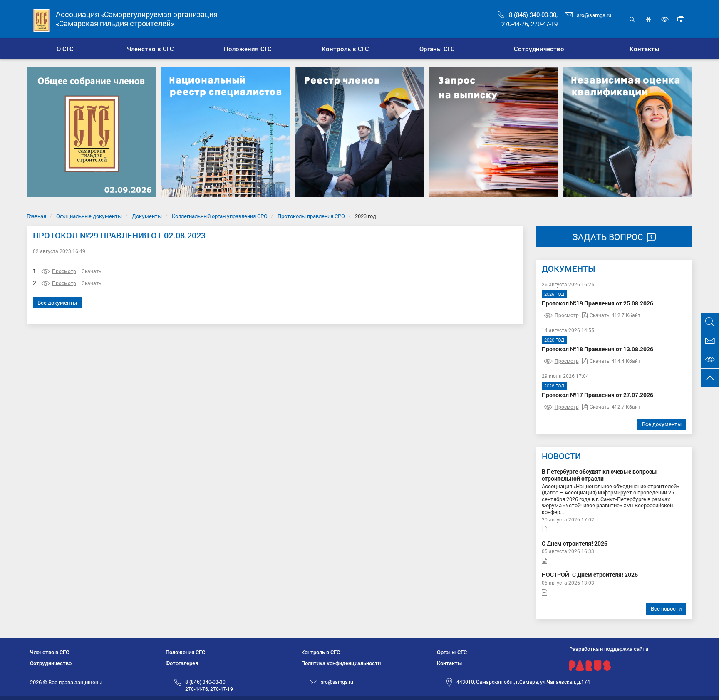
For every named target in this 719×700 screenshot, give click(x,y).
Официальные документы (89, 216)
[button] (151, 48)
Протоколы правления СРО (311, 216)
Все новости (666, 608)
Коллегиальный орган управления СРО (220, 216)
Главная (36, 216)
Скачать (92, 271)
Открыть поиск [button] (632, 24)
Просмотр (64, 271)
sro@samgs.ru (594, 15)
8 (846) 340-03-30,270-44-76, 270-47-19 (209, 685)
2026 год (554, 294)
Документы (147, 216)
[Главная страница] (41, 20)
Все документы (57, 302)
